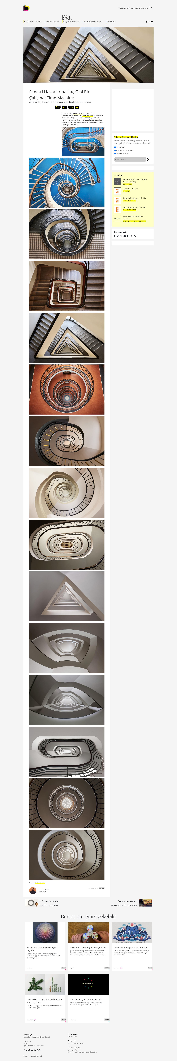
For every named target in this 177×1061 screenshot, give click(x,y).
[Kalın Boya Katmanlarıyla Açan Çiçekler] (45, 932)
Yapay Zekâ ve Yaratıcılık (71, 22)
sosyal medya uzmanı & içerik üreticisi (134, 221)
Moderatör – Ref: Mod (130, 189)
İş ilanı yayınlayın (73, 1050)
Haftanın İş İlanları (122, 154)
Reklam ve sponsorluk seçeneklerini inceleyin (82, 1052)
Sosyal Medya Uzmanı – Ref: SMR (134, 198)
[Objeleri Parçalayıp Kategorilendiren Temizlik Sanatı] (45, 984)
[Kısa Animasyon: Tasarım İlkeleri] (88, 984)
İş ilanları (118, 175)
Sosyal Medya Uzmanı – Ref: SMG (134, 207)
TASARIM (101, 888)
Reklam (70, 1043)
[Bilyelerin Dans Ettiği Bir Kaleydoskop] (88, 932)
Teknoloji (81, 1043)
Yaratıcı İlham (111, 22)
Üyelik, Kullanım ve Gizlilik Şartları (33, 1046)
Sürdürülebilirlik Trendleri (32, 22)
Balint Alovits (78, 113)
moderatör (126, 191)
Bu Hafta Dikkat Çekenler (124, 150)
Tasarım (75, 1043)
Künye (25, 1044)
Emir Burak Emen (44, 890)
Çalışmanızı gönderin (74, 1048)
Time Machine (87, 115)
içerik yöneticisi (127, 184)
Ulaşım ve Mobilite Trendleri (93, 22)
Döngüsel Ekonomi (52, 22)
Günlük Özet (120, 147)
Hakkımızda (27, 1041)
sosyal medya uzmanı (129, 200)
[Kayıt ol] (148, 159)
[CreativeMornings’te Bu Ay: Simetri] (132, 932)
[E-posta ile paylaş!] (77, 107)
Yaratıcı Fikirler (72, 1037)
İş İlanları (149, 22)
